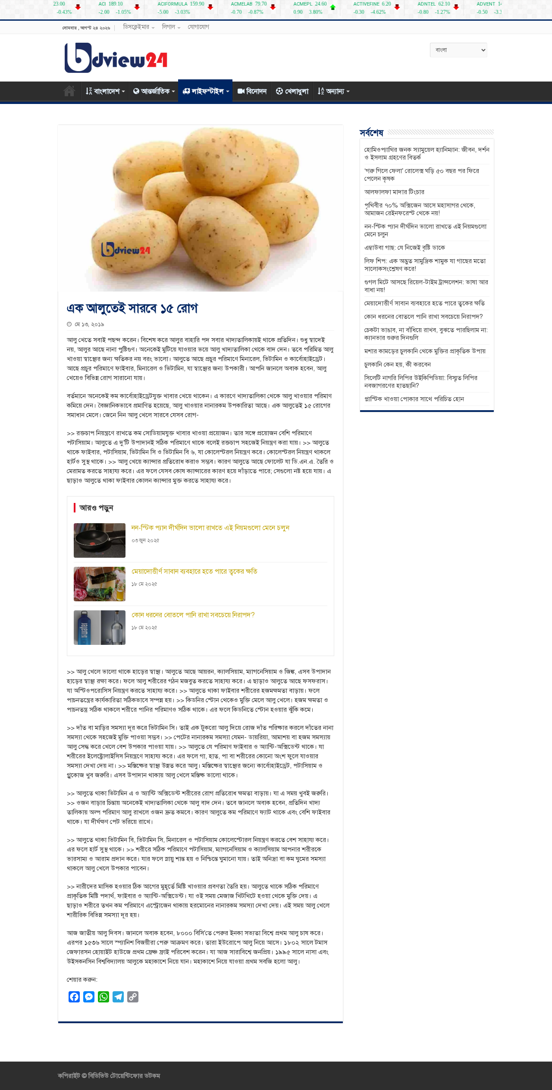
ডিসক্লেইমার (136, 27)
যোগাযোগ (198, 27)
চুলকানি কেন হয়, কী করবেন (397, 364)
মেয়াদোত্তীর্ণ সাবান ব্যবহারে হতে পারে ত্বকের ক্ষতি (424, 303)
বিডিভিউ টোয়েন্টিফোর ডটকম (123, 1076)
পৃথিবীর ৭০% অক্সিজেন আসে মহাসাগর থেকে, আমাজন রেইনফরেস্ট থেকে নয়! (419, 209)
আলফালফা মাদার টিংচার (394, 192)
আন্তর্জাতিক (155, 91)
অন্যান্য (335, 91)
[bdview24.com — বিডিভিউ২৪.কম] (116, 56)
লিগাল (168, 27)
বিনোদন (257, 91)
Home (69, 91)
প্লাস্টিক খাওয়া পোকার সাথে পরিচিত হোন (414, 399)
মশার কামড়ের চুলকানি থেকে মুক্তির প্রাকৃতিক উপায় (425, 351)
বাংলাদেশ (106, 91)
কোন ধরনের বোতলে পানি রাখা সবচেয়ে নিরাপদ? (423, 316)
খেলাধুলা (296, 91)
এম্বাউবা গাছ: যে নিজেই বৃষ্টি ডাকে (404, 247)
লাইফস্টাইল (208, 91)
